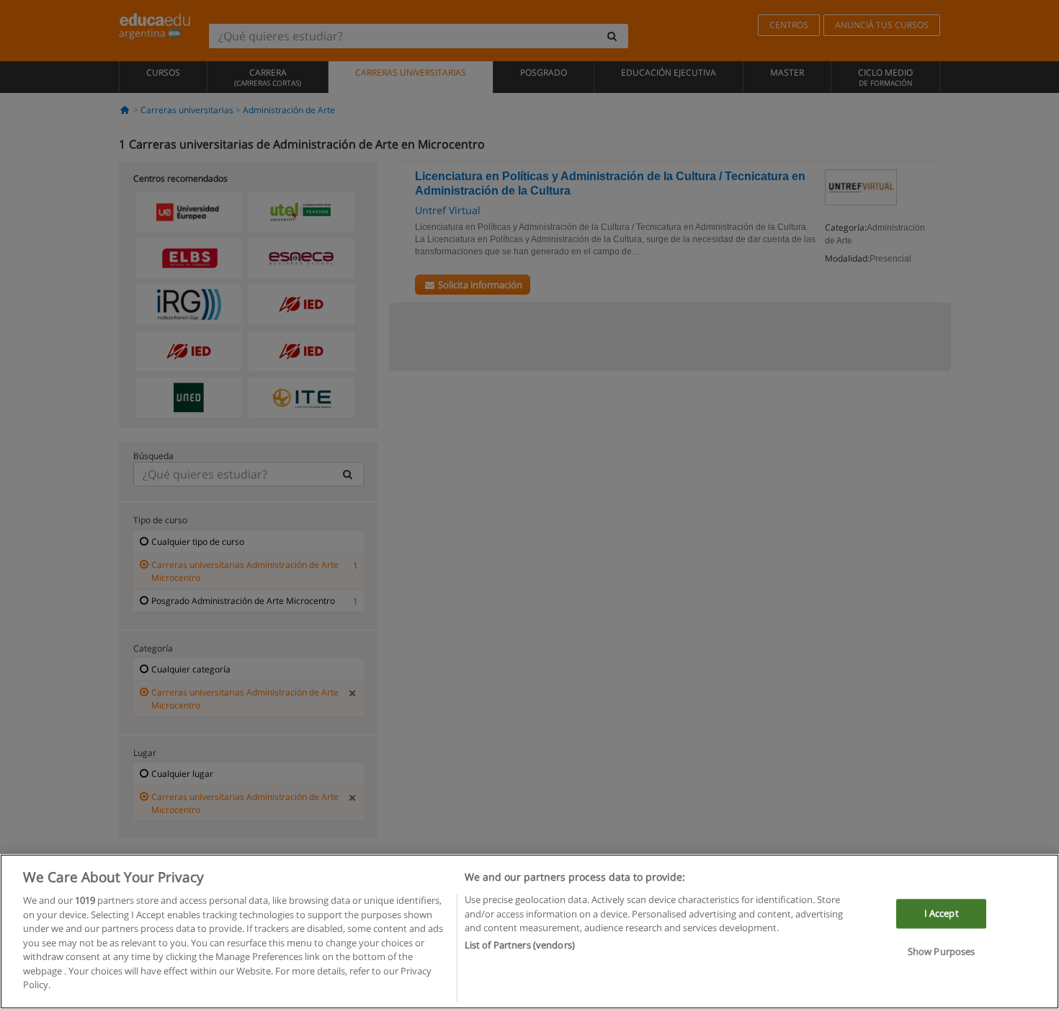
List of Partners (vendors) (520, 945)
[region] (529, 931)
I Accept (941, 913)
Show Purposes (941, 952)
